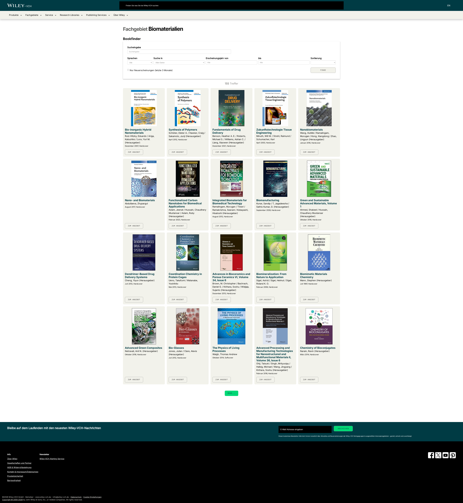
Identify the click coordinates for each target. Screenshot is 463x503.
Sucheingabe (134, 47)
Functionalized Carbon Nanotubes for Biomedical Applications (185, 203)
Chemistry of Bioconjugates (317, 347)
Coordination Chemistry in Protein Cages (185, 275)
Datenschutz (76, 497)
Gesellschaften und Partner (19, 463)
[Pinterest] (453, 457)
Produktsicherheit (15, 476)
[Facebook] (431, 457)
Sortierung (316, 58)
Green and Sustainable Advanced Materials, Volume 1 (318, 203)
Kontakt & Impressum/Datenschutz (22, 472)
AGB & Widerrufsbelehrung (19, 467)
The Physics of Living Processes (225, 349)
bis (259, 58)
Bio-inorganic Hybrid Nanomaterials (138, 131)
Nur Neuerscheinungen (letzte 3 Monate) (151, 70)
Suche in (158, 58)
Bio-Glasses (176, 347)
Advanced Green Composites (143, 347)
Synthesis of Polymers (183, 129)
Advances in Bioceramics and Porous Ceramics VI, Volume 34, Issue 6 (231, 277)
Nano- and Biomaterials (140, 200)
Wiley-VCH (21, 5)
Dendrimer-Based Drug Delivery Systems (139, 275)
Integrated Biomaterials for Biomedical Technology (229, 202)
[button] (15, 15)
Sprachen (132, 58)
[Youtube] (446, 457)
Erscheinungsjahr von (217, 58)
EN (448, 5)
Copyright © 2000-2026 (12, 500)
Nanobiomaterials (311, 129)
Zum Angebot (134, 152)
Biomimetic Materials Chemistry (313, 275)
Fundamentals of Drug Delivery (226, 131)
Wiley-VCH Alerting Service (52, 459)
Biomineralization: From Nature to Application (271, 275)
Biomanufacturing (267, 200)
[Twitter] (438, 457)
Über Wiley (12, 459)
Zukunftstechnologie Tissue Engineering (274, 131)
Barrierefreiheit (14, 480)
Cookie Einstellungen (92, 497)
